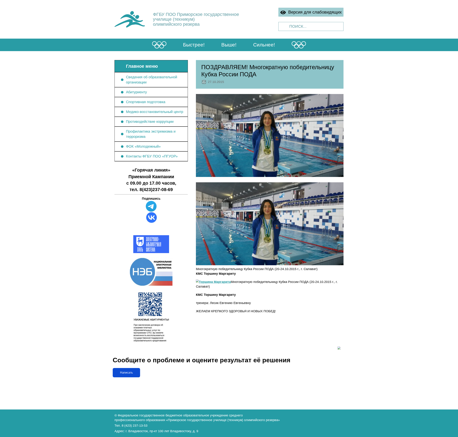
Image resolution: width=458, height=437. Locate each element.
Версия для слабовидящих (314, 12)
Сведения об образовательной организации (151, 79)
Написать (126, 372)
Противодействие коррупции (150, 122)
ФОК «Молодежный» (143, 146)
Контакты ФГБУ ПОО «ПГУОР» (152, 156)
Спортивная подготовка (145, 102)
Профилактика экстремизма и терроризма (151, 134)
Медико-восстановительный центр (154, 112)
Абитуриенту (136, 92)
